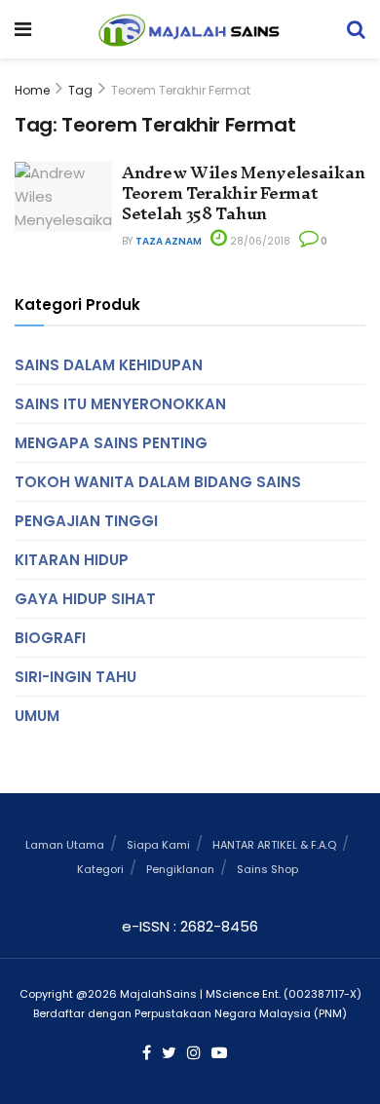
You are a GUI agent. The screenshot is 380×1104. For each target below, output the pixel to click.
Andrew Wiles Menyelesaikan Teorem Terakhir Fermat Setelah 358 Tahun (243, 192)
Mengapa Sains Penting (111, 443)
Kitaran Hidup (72, 560)
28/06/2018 (258, 241)
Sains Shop (267, 869)
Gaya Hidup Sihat (85, 599)
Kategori (100, 869)
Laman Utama (64, 845)
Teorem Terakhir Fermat (180, 90)
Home (32, 90)
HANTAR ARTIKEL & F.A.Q (274, 845)
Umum (37, 715)
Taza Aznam (168, 241)
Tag (80, 90)
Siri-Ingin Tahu (75, 676)
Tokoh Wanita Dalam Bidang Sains (158, 482)
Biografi (50, 638)
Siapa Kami (158, 845)
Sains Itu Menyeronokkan (120, 404)
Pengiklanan (180, 869)
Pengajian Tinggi (86, 521)
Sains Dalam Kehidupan (109, 365)
